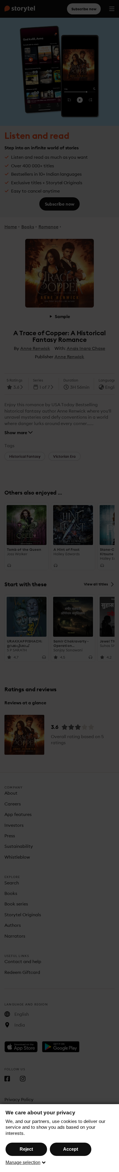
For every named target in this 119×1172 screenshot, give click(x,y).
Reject (26, 1149)
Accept (70, 1149)
